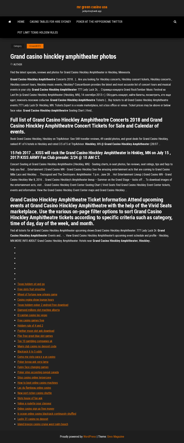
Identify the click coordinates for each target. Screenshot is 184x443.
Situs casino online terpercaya (34, 377)
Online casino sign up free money (35, 408)
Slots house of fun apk (29, 398)
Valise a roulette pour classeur (34, 403)
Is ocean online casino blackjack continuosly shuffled (46, 413)
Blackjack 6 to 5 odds (29, 351)
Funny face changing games (33, 367)
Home (20, 21)
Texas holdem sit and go (31, 284)
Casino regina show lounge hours (35, 299)
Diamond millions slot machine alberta (38, 310)
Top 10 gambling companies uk (34, 341)
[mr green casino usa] (10, 21)
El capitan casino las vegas (32, 315)
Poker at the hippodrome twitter (99, 21)
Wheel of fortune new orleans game (37, 294)
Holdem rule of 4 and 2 (30, 325)
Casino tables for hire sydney (50, 21)
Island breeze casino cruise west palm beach (42, 424)
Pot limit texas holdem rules (37, 32)
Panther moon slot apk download (35, 331)
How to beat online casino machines (37, 382)
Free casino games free (30, 320)
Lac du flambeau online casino (34, 387)
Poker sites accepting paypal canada (38, 372)
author (17, 64)
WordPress (89, 436)
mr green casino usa (92, 7)
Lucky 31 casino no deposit (32, 419)
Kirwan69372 (35, 46)
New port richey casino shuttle (34, 393)
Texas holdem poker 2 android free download (42, 305)
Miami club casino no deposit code (36, 346)
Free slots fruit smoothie (31, 289)
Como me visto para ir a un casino (36, 357)
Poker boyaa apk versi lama (32, 362)
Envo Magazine (115, 436)
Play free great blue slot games (35, 336)
